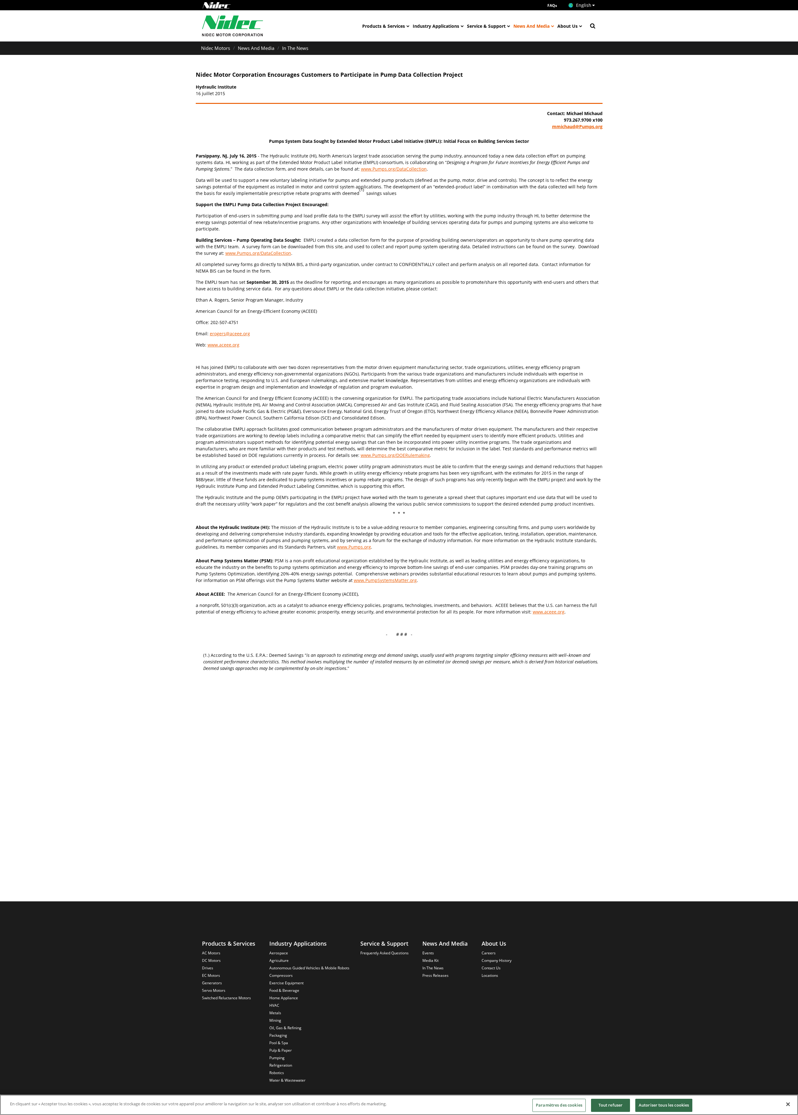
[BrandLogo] (232, 25)
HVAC (274, 1005)
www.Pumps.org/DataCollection (394, 169)
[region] (399, 1105)
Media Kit (430, 960)
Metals (275, 1013)
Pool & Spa (278, 1042)
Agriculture (279, 960)
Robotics (276, 1072)
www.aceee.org (223, 345)
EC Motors (211, 975)
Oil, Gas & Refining (285, 1027)
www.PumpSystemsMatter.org (385, 580)
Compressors (281, 975)
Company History (497, 960)
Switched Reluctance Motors (226, 998)
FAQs (552, 5)
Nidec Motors (215, 48)
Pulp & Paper (280, 1050)
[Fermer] (788, 1104)
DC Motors (211, 960)
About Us (567, 26)
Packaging (278, 1035)
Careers (489, 953)
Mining (275, 1020)
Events (428, 953)
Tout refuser (610, 1105)
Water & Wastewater (287, 1080)
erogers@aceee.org (230, 334)
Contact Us (491, 968)
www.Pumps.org (354, 547)
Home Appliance (283, 998)
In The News (295, 48)
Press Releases (435, 975)
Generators (212, 983)
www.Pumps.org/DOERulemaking (395, 455)
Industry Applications (436, 26)
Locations (490, 975)
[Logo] (217, 5)
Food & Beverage (284, 990)
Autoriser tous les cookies (664, 1105)
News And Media (531, 26)
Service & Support (486, 26)
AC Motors (211, 953)
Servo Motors (213, 990)
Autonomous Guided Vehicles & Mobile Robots (309, 968)
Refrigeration (280, 1065)
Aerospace (278, 953)
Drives (207, 968)
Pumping (277, 1057)
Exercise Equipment (286, 983)
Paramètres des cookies (559, 1105)
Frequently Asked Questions (384, 953)
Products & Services (383, 26)
